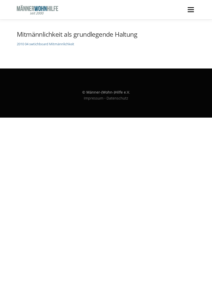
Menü (190, 9)
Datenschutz (117, 98)
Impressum (93, 98)
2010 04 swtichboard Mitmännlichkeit (45, 44)
